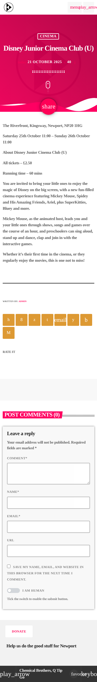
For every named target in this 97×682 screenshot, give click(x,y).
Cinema (48, 36)
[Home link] (8, 7)
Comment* (17, 458)
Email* (13, 516)
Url (10, 540)
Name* (13, 492)
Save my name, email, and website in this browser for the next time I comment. (45, 573)
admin (23, 301)
